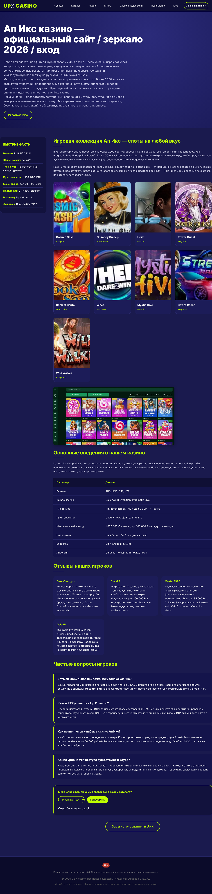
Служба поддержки (131, 5)
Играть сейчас (18, 115)
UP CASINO (20, 6)
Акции (92, 5)
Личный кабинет (196, 5)
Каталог (75, 5)
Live (175, 5)
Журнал (58, 5)
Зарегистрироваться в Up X (132, 826)
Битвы (107, 5)
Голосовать (97, 799)
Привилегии (158, 5)
